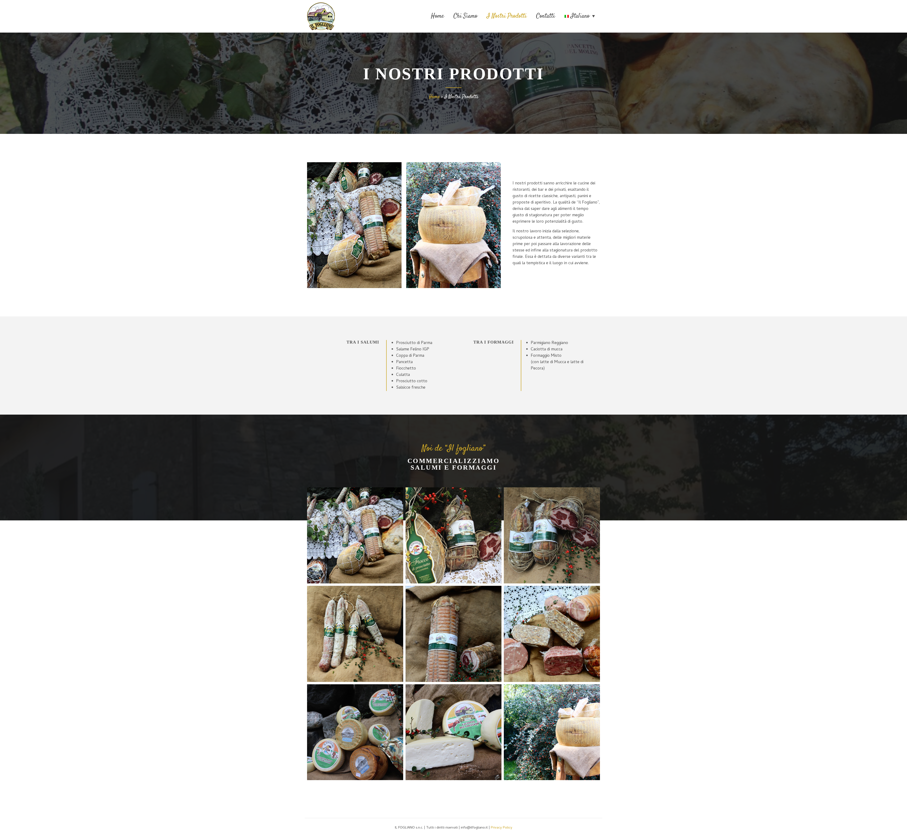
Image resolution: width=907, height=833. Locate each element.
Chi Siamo (465, 16)
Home (437, 16)
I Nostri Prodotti (507, 16)
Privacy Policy (501, 828)
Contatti (545, 16)
